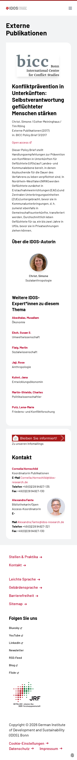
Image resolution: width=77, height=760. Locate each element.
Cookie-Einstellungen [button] (26, 743)
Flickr (13, 672)
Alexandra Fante (23, 500)
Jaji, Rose (18, 362)
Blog (12, 665)
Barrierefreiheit (22, 595)
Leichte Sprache (23, 579)
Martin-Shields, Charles (27, 392)
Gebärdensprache (24, 587)
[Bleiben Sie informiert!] (38, 438)
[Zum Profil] (56, 507)
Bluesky (14, 628)
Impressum (49, 748)
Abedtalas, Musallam (25, 317)
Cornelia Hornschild (25, 468)
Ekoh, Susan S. (21, 332)
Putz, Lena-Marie (23, 407)
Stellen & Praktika (24, 556)
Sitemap (16, 603)
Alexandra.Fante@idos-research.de (41, 522)
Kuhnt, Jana (20, 377)
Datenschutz (19, 748)
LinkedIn (15, 642)
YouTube (15, 635)
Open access (20, 142)
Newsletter (16, 650)
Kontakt (15, 565)
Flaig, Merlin (20, 347)
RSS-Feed (15, 657)
